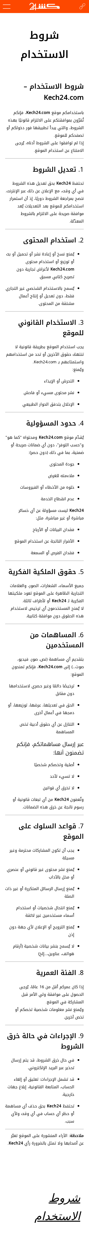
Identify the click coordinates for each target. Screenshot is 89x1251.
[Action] (82, 6)
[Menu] (6, 6)
